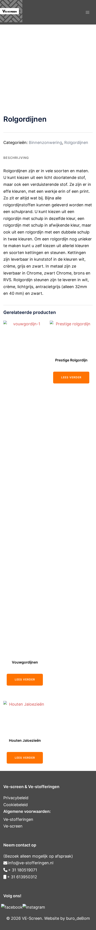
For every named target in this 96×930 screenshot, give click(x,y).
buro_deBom (78, 918)
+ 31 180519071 (22, 870)
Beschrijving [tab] (16, 158)
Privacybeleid (15, 797)
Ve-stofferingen (18, 819)
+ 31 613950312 (22, 877)
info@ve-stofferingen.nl (30, 862)
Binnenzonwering (45, 142)
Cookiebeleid (15, 804)
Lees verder (25, 679)
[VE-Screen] (11, 20)
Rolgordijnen (76, 142)
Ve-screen (13, 826)
